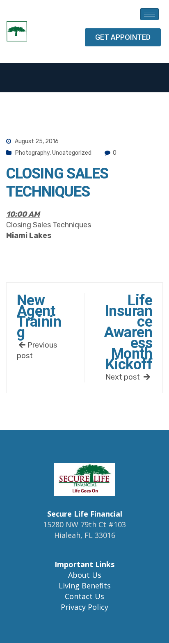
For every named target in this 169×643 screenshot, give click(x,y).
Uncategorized (71, 152)
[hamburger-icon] (149, 14)
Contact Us (84, 596)
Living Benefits (85, 585)
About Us (84, 575)
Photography (32, 152)
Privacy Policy (84, 607)
